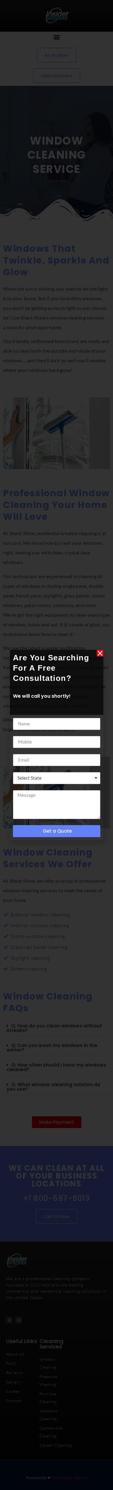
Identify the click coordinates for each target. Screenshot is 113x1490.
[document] (56, 745)
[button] (100, 653)
